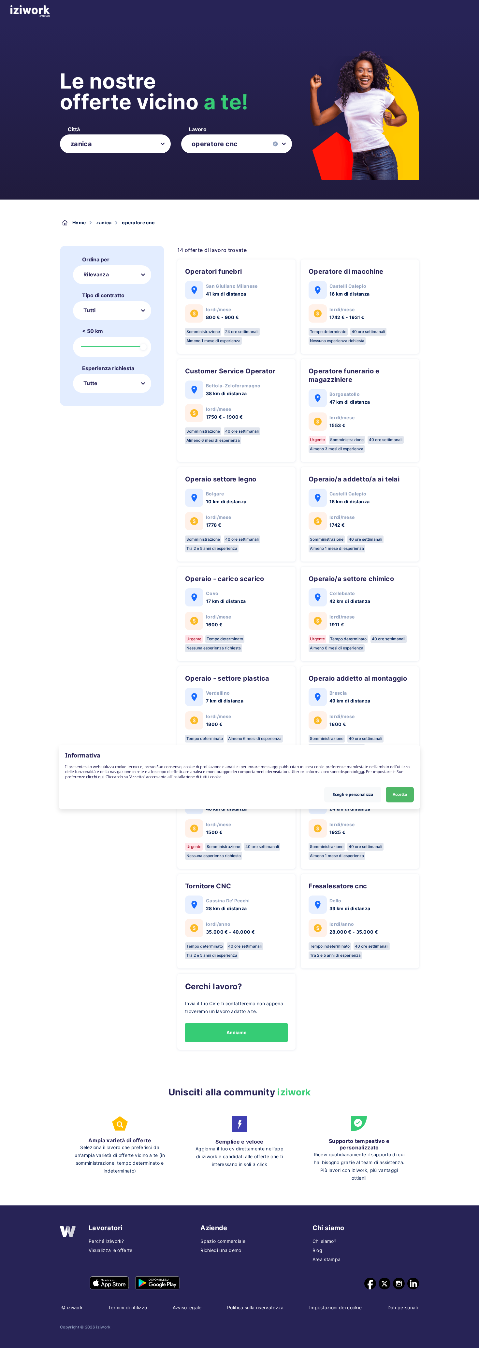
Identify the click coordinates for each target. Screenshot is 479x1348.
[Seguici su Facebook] (370, 1283)
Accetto (400, 794)
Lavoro (198, 129)
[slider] (143, 347)
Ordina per (95, 259)
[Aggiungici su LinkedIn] (413, 1283)
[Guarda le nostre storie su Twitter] (384, 1283)
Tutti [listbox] (89, 310)
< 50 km (92, 331)
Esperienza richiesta (108, 368)
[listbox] (115, 143)
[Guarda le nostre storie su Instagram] (399, 1283)
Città (74, 129)
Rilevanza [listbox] (96, 274)
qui (361, 771)
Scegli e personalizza (353, 794)
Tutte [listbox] (90, 383)
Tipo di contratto (103, 295)
